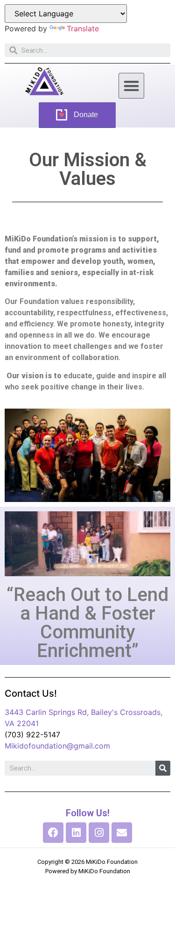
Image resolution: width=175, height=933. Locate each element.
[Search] (162, 768)
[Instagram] (99, 832)
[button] (131, 86)
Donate (86, 115)
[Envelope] (122, 832)
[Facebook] (53, 832)
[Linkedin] (76, 832)
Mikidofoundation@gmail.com (57, 745)
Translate (83, 28)
